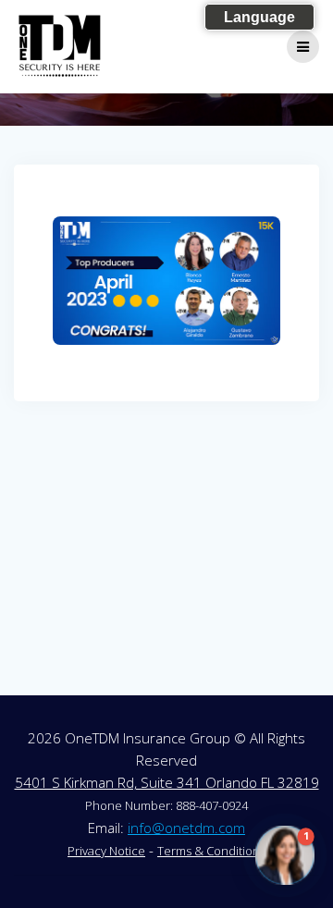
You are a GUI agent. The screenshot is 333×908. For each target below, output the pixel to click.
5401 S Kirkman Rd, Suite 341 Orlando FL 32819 (167, 782)
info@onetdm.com (186, 827)
